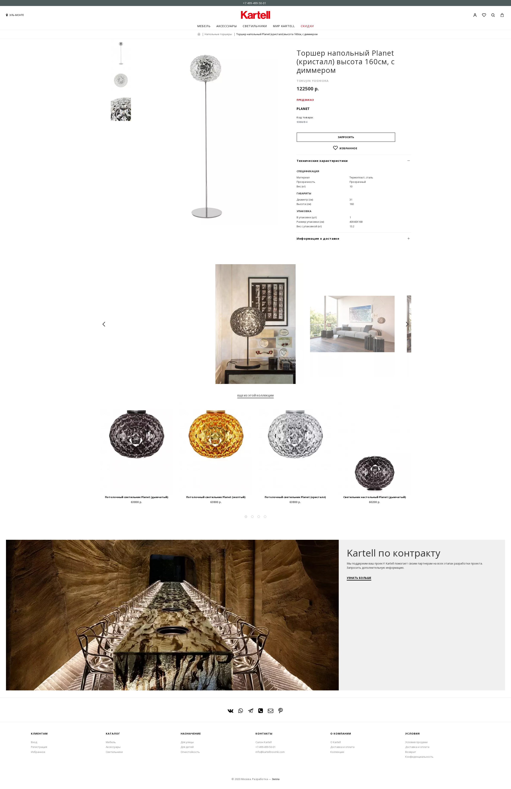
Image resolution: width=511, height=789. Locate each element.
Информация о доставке (318, 238)
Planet (303, 109)
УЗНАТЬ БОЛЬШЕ (359, 578)
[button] (246, 516)
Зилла (275, 779)
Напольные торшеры (218, 34)
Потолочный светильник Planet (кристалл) (295, 497)
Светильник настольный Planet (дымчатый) (374, 497)
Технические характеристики (322, 161)
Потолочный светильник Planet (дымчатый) (136, 497)
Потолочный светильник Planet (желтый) (215, 497)
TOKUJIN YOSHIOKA (313, 81)
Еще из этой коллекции (255, 395)
